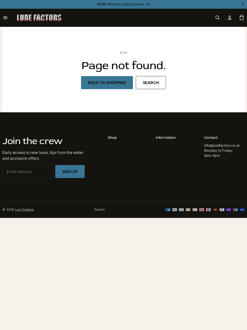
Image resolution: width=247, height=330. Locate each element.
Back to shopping (107, 82)
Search (151, 82)
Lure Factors (24, 209)
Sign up (70, 171)
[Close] (243, 4)
